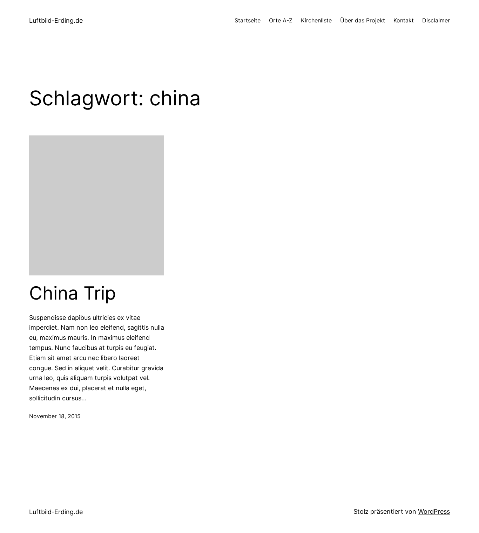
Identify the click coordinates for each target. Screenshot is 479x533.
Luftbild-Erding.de (56, 20)
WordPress (434, 511)
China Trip (72, 293)
